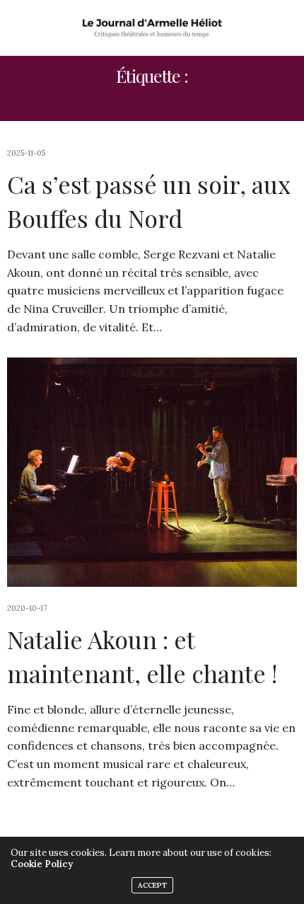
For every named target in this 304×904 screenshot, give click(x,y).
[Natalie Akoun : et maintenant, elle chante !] (152, 472)
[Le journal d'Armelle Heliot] (152, 28)
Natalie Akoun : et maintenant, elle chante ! (142, 656)
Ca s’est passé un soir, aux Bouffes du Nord (149, 201)
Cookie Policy (42, 864)
